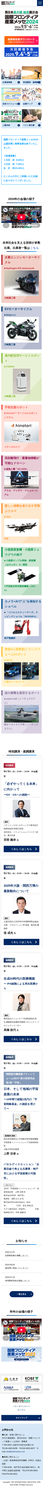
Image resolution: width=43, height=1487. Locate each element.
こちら (34, 247)
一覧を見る (21, 1294)
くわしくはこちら (21, 849)
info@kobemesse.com (15, 1452)
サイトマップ (21, 1418)
